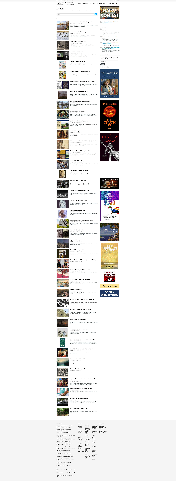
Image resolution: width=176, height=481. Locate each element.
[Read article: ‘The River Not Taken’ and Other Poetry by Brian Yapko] (63, 105)
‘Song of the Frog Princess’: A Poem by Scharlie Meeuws (80, 71)
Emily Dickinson (87, 428)
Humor (86, 457)
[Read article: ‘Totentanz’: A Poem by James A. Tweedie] (63, 114)
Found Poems (87, 455)
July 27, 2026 (77, 350)
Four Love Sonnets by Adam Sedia (76, 289)
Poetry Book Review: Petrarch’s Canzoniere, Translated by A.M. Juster (83, 339)
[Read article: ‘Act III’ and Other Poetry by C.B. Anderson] (63, 45)
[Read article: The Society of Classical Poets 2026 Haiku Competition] (63, 283)
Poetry (86, 449)
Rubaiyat (93, 438)
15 (81, 152)
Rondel (93, 437)
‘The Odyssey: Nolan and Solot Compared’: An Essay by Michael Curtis (83, 81)
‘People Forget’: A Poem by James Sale (77, 240)
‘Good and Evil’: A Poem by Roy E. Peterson (78, 249)
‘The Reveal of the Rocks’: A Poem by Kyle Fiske (78, 408)
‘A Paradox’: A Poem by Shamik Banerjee (77, 160)
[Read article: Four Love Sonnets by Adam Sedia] (63, 293)
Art (78, 428)
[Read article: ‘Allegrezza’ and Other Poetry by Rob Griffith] (63, 362)
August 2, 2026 (77, 271)
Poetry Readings (94, 431)
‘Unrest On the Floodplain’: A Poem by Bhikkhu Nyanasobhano (81, 22)
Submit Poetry (59, 0)
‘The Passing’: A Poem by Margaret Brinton (78, 319)
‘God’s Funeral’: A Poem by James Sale (77, 51)
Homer (86, 432)
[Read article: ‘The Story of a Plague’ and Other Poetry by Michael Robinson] (63, 223)
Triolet (93, 456)
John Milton (86, 434)
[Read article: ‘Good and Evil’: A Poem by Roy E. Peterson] (63, 253)
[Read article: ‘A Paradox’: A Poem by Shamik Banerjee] (63, 164)
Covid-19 (79, 437)
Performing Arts (87, 448)
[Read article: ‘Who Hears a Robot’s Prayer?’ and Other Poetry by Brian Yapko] (63, 273)
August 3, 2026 (77, 261)
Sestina (93, 443)
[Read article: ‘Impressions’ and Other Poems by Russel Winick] (63, 402)
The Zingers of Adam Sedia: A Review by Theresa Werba (80, 150)
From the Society (81, 451)
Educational (80, 440)
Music (86, 445)
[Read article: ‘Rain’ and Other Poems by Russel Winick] (63, 214)
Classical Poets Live (80, 434)
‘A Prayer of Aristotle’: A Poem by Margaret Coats (79, 170)
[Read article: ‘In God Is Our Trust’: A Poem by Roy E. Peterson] (63, 124)
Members (70, 0)
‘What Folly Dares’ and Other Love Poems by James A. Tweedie (81, 349)
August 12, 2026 (77, 162)
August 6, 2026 (77, 221)
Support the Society (102, 430)
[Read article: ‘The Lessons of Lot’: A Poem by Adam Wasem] (63, 372)
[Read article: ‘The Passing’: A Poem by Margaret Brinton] (63, 323)
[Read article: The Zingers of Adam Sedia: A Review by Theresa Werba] (63, 154)
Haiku (93, 429)
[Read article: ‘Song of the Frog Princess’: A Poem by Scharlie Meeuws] (63, 75)
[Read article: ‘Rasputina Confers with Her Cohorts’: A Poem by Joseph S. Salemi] (63, 303)
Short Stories (94, 446)
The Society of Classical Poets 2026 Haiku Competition (80, 279)
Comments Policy (102, 432)
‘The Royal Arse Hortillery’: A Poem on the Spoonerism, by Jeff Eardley (83, 259)
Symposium (94, 450)
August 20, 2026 (78, 43)
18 (81, 142)
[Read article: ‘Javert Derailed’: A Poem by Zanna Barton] (63, 233)
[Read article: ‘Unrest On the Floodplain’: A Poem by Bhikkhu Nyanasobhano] (63, 25)
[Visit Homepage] (65, 3)
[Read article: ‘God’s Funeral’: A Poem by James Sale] (63, 55)
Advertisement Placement (103, 431)
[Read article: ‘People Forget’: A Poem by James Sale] (63, 243)
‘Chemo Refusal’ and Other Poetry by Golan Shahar (79, 190)
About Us (67, 0)
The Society (73, 23)
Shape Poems (94, 445)
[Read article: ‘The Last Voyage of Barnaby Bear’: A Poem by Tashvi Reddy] (63, 392)
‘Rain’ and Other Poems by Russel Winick (77, 210)
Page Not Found (61, 6)
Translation (94, 455)
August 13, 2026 (77, 142)
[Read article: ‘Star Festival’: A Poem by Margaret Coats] (63, 65)
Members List (101, 428)
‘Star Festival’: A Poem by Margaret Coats (77, 61)
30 (81, 172)
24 (80, 320)
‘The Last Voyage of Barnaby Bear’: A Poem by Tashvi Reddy (81, 388)
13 (81, 63)
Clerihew (79, 436)
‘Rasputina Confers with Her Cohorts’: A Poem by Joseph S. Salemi (82, 299)
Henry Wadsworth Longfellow (87, 431)
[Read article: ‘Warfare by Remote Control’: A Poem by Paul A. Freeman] (63, 313)
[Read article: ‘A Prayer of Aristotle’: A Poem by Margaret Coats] (63, 174)
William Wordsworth (88, 439)
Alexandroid (80, 426)
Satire (93, 441)
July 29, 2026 (77, 320)
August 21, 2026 (77, 33)
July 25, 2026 (77, 381)
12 (81, 112)
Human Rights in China (88, 441)
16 (81, 33)
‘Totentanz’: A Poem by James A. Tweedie (77, 111)
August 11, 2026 (77, 172)
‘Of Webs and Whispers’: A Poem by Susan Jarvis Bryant (80, 329)
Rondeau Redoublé (93, 436)
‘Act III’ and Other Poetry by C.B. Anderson (78, 41)
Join (72, 0)
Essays (79, 445)
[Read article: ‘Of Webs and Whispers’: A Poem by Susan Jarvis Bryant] (63, 332)
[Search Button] (116, 3)
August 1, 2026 (77, 281)
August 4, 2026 (77, 251)
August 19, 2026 (77, 53)
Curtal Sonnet (94, 428)
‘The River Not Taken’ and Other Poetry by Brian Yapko (80, 101)
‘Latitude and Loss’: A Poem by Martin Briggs (78, 32)
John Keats (86, 433)
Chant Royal (80, 432)
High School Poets (87, 456)
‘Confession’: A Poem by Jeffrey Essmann (77, 131)
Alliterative (80, 427)
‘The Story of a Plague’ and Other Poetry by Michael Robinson (81, 220)
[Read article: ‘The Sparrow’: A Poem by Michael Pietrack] (63, 184)
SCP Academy (111, 3)
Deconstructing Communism (80, 439)
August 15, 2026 (77, 112)
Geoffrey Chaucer (87, 429)
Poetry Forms (85, 3)
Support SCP (63, 0)
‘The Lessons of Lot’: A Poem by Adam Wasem (78, 368)
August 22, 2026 (78, 23)
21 (81, 241)
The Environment (95, 454)
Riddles (86, 458)
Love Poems (99, 3)
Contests (105, 3)
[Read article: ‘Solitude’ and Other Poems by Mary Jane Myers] (63, 95)
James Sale (104, 36)
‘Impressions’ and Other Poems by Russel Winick (79, 398)
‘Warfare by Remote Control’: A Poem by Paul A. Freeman (80, 309)
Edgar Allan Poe (87, 427)
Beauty (86, 450)
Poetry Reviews (80, 448)
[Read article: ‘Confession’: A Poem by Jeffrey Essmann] (63, 134)
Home (57, 6)
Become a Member (102, 427)
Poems (79, 3)
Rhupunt (93, 432)
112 (81, 281)
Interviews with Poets (80, 447)
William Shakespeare (88, 438)
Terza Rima (94, 452)
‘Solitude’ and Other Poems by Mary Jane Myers (78, 91)
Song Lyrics (94, 447)
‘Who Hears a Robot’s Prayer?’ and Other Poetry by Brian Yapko (81, 269)
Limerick (86, 443)
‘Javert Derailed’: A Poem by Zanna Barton (77, 230)
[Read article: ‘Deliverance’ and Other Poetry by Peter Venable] (63, 204)
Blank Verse (80, 431)
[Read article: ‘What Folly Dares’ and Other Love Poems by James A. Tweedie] (63, 352)
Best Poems (80, 430)
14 (81, 221)
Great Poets (92, 3)
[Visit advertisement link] (109, 183)
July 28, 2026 (77, 330)
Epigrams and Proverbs (80, 444)
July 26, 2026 (77, 370)
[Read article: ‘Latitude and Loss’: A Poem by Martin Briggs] (63, 35)
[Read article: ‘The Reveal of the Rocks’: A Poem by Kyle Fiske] (63, 412)
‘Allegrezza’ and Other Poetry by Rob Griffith (78, 358)
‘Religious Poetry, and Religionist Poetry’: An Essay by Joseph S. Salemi (82, 141)
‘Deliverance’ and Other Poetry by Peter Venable (78, 200)
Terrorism (93, 451)
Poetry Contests (94, 426)
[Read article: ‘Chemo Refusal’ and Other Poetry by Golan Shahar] (63, 194)
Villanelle (93, 459)
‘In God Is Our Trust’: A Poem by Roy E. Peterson (79, 121)
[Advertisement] (109, 169)
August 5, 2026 (77, 241)
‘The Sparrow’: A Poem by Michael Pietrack (78, 180)
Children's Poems (87, 451)
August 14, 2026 (77, 132)
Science (93, 442)
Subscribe (102, 64)
